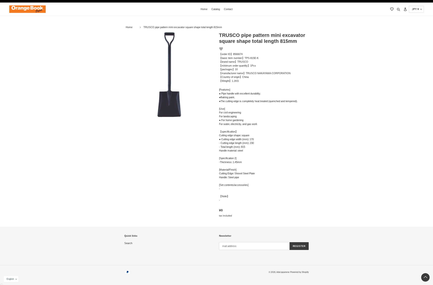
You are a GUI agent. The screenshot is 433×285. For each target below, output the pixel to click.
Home (129, 27)
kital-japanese (283, 272)
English (10, 279)
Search (128, 243)
